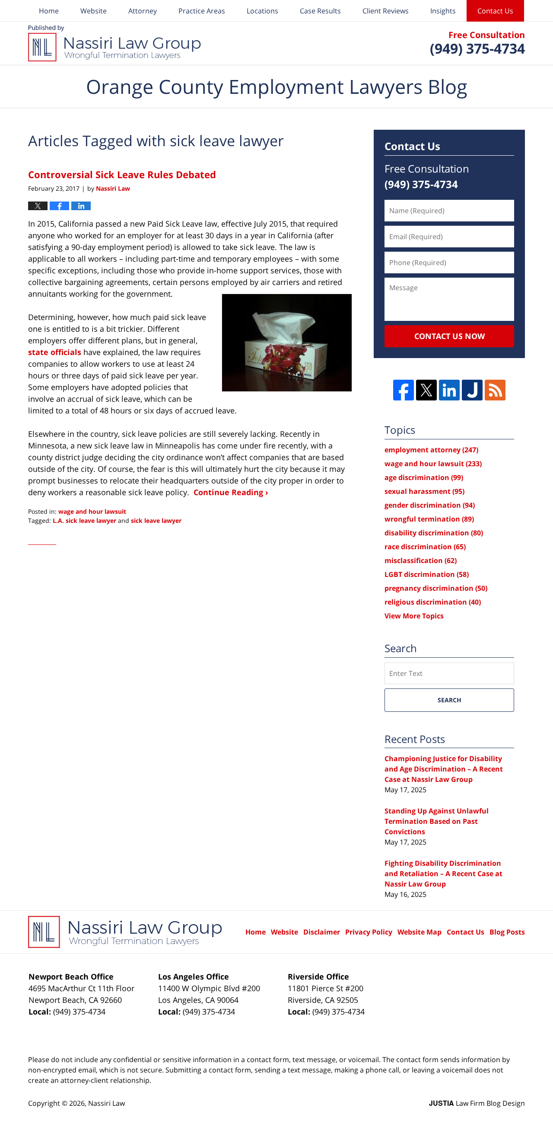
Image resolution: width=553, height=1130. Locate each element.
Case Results (320, 11)
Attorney (142, 11)
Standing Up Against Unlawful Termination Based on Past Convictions (437, 821)
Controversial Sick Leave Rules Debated (122, 174)
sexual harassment (424, 491)
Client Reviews (385, 11)
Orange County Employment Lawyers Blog (114, 43)
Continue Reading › (231, 492)
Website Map (419, 932)
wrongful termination (429, 519)
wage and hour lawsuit (92, 511)
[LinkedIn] (449, 390)
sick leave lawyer (156, 520)
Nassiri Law (106, 1103)
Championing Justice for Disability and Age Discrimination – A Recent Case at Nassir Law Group (444, 769)
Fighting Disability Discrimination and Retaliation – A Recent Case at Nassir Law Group (443, 873)
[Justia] (472, 390)
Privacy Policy (368, 932)
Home (49, 11)
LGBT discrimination (427, 574)
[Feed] (495, 390)
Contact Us (495, 11)
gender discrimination (430, 505)
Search (449, 700)
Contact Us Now (449, 336)
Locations (262, 11)
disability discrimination (434, 533)
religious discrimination (433, 602)
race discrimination (425, 546)
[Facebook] (403, 390)
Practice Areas (201, 11)
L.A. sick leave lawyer (84, 520)
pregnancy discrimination (436, 588)
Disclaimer (321, 932)
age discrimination (424, 477)
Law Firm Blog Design (477, 1103)
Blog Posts (507, 932)
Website (93, 11)
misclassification (421, 560)
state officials (54, 352)
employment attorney (431, 450)
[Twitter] (426, 390)
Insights (443, 11)
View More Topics (414, 616)
